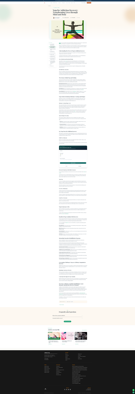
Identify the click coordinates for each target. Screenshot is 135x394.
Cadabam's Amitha (46, 367)
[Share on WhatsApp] (69, 301)
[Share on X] (66, 301)
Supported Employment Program (76, 372)
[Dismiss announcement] (134, 0)
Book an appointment (67, 321)
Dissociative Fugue (58, 374)
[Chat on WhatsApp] (133, 390)
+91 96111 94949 (46, 358)
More (74, 2)
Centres (59, 2)
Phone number (61, 153)
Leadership (79, 355)
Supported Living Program (75, 373)
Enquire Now (89, 2)
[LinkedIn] (70, 389)
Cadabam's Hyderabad (47, 368)
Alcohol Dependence (58, 372)
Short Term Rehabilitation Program (76, 379)
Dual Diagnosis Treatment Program (76, 374)
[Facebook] (64, 389)
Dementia (57, 368)
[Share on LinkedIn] (67, 301)
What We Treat (55, 2)
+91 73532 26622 (46, 359)
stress (84, 171)
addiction (67, 222)
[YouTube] (68, 389)
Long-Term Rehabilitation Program (76, 383)
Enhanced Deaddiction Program (76, 377)
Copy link (72, 301)
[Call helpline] (133, 392)
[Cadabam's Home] (44, 2)
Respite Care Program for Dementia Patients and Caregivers (79, 368)
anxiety (83, 89)
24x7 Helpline (84, 2)
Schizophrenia (58, 366)
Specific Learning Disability (59, 367)
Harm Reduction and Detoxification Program (77, 378)
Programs (63, 2)
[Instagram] (66, 389)
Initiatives (66, 357)
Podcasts (66, 356)
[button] (60, 154)
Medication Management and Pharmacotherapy (78, 366)
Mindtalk (79, 357)
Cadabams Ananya (46, 366)
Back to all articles (62, 304)
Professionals (67, 355)
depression (74, 91)
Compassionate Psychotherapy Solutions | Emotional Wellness (79, 367)
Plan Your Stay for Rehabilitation (82, 356)
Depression (57, 373)
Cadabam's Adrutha (46, 372)
